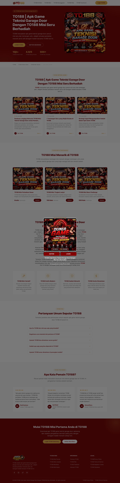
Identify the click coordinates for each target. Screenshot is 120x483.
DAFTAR (51, 254)
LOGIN (68, 254)
